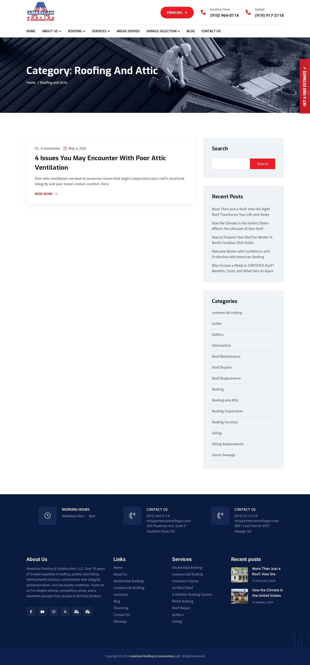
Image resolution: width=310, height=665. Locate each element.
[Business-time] (76, 611)
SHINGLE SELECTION (161, 31)
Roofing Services (225, 422)
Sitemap (119, 621)
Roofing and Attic (225, 400)
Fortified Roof (182, 588)
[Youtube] (42, 611)
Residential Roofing (128, 581)
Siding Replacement (227, 444)
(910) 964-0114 (224, 15)
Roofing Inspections (227, 411)
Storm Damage (223, 455)
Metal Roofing (182, 601)
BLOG (191, 31)
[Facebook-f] (31, 611)
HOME (30, 31)
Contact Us (121, 615)
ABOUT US (50, 31)
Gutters (218, 335)
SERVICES (99, 31)
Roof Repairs (222, 367)
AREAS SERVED (128, 31)
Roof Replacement (226, 378)
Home (30, 82)
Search (220, 148)
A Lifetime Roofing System (192, 594)
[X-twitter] (65, 611)
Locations (120, 594)
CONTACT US (211, 31)
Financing (175, 13)
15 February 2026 (263, 581)
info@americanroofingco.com (169, 521)
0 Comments (50, 149)
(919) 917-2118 (269, 15)
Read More (44, 194)
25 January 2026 (262, 602)
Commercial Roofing (128, 588)
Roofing (218, 389)
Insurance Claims (185, 581)
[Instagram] (54, 611)
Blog (116, 601)
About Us (120, 574)
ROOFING (75, 31)
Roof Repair (181, 608)
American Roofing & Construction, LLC (155, 656)
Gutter (217, 324)
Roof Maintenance (226, 356)
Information (221, 346)
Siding (217, 433)
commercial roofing (227, 313)
